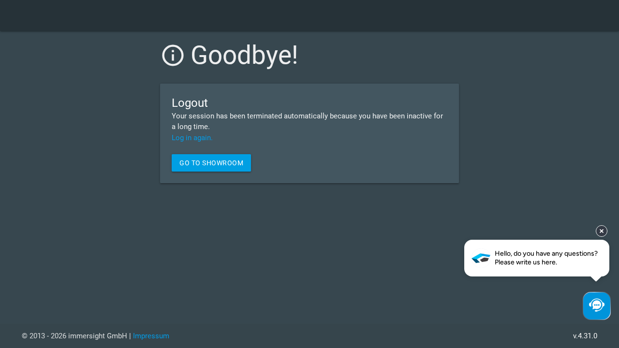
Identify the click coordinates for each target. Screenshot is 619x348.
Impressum (151, 336)
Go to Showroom (211, 163)
